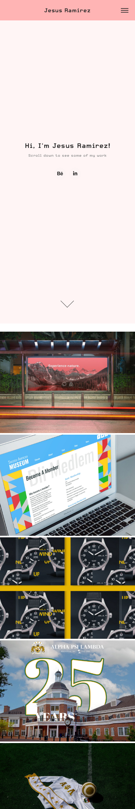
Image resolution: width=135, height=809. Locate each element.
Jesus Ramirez (67, 10)
